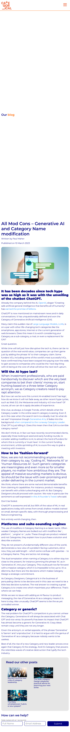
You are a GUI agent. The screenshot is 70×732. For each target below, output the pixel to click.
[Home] (6, 5)
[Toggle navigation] (65, 4)
